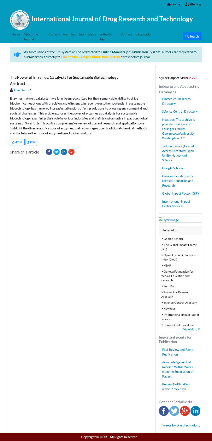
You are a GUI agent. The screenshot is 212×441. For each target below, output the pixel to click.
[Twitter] (174, 410)
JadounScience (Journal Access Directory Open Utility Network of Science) (178, 153)
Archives (69, 34)
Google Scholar (172, 168)
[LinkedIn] (195, 410)
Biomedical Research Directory (176, 101)
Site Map (195, 4)
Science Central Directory (180, 111)
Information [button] (143, 34)
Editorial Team (105, 36)
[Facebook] (164, 410)
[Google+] (185, 410)
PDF (32, 142)
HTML (18, 142)
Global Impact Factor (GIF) (180, 193)
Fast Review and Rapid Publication (177, 352)
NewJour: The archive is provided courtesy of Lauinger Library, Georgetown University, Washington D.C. (178, 129)
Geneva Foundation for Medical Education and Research (178, 180)
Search (194, 36)
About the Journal (31, 36)
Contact (126, 34)
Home (175, 4)
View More (190, 329)
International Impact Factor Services (176, 204)
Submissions (87, 34)
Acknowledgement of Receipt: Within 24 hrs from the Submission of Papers (178, 369)
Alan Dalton (21, 90)
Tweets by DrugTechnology (180, 425)
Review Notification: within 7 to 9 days (176, 386)
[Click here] (49, 152)
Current (53, 34)
